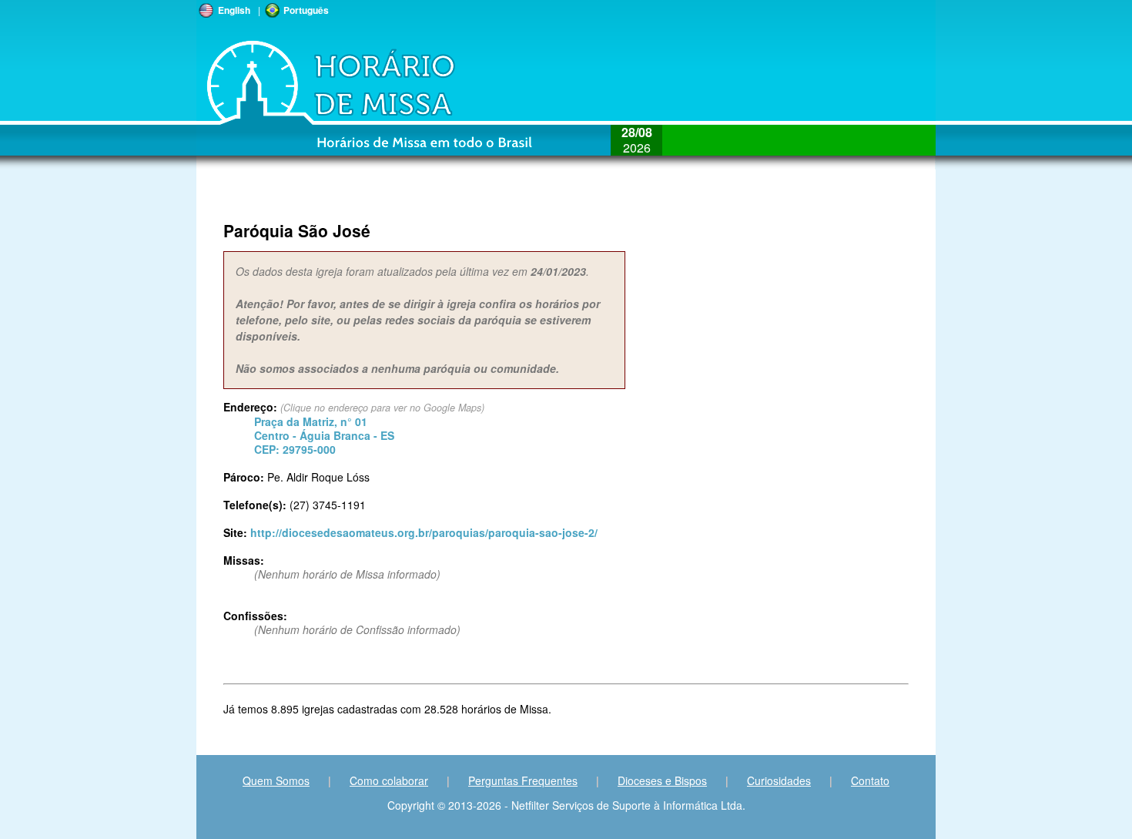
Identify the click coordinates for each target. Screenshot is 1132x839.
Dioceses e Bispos (662, 780)
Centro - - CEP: (324, 435)
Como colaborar (389, 780)
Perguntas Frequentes (523, 780)
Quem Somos (276, 780)
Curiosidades (779, 780)
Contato (870, 780)
